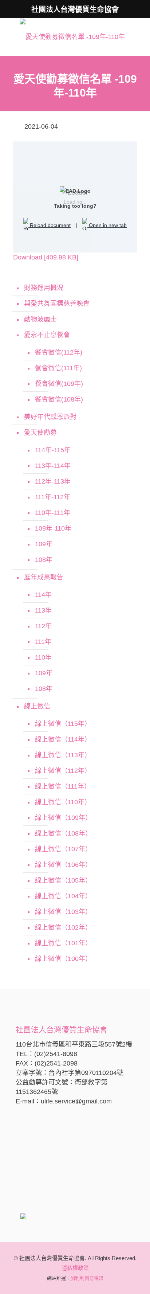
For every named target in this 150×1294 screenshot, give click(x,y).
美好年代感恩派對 (50, 417)
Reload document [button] (49, 225)
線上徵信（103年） (63, 911)
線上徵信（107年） (63, 849)
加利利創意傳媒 (86, 1278)
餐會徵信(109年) (59, 383)
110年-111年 (52, 512)
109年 (43, 544)
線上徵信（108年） (63, 833)
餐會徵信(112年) (58, 352)
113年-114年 (53, 465)
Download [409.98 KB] (45, 257)
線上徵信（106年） (63, 864)
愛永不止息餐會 (47, 335)
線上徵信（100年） (63, 958)
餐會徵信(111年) (58, 368)
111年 (43, 641)
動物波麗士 (40, 319)
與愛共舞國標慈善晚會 (57, 303)
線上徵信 (37, 706)
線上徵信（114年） (63, 739)
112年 (43, 626)
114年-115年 (53, 450)
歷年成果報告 (43, 577)
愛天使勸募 (40, 432)
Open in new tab (107, 225)
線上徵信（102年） (63, 927)
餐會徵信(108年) (59, 399)
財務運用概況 (43, 288)
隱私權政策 (75, 1268)
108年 (43, 559)
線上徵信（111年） (63, 786)
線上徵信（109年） (63, 817)
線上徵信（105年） (63, 880)
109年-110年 (53, 528)
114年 (43, 594)
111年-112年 (52, 497)
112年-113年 (53, 481)
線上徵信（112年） (63, 770)
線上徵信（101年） (63, 943)
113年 (43, 610)
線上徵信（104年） (63, 896)
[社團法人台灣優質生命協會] (72, 36)
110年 (43, 657)
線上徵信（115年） (63, 723)
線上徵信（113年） (63, 755)
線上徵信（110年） (63, 802)
